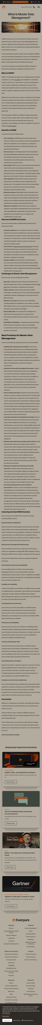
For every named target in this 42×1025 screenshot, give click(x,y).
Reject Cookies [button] (16, 1020)
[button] (27, 1020)
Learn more (6, 1016)
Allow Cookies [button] (7, 1020)
